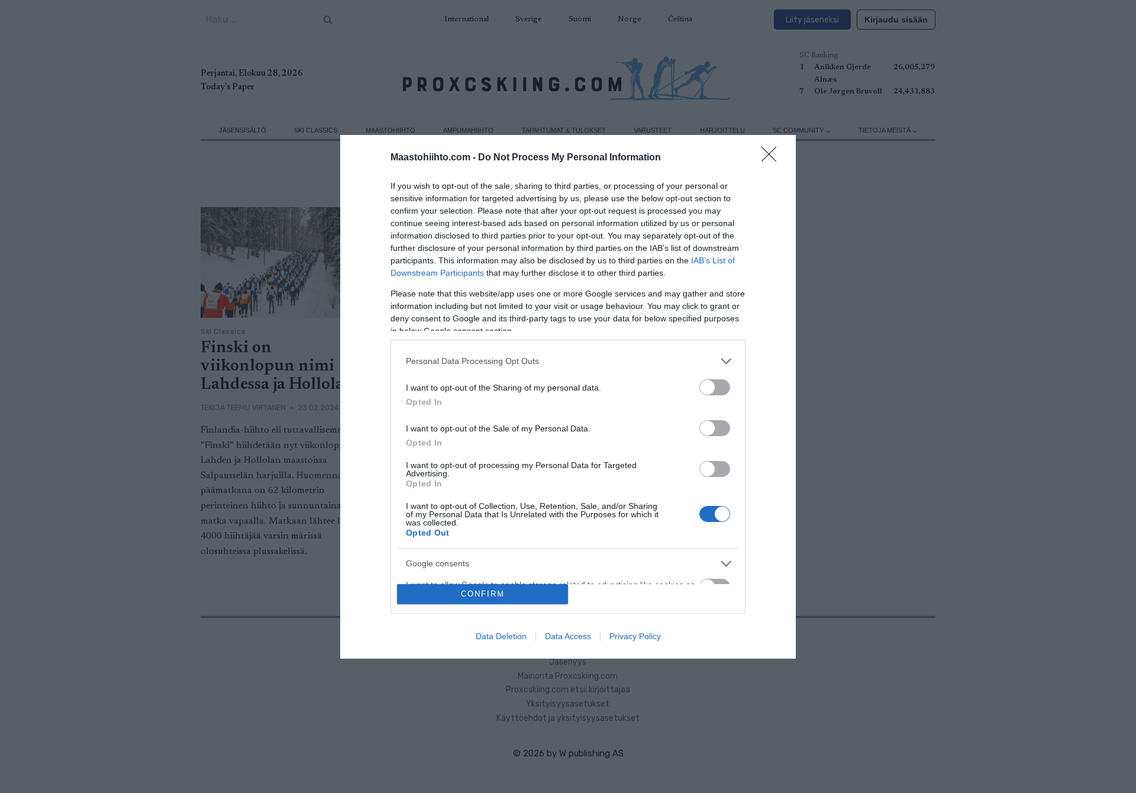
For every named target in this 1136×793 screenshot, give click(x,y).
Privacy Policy (635, 636)
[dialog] (568, 397)
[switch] (714, 387)
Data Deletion (501, 636)
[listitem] (568, 361)
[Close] (772, 158)
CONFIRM (483, 593)
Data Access (568, 636)
